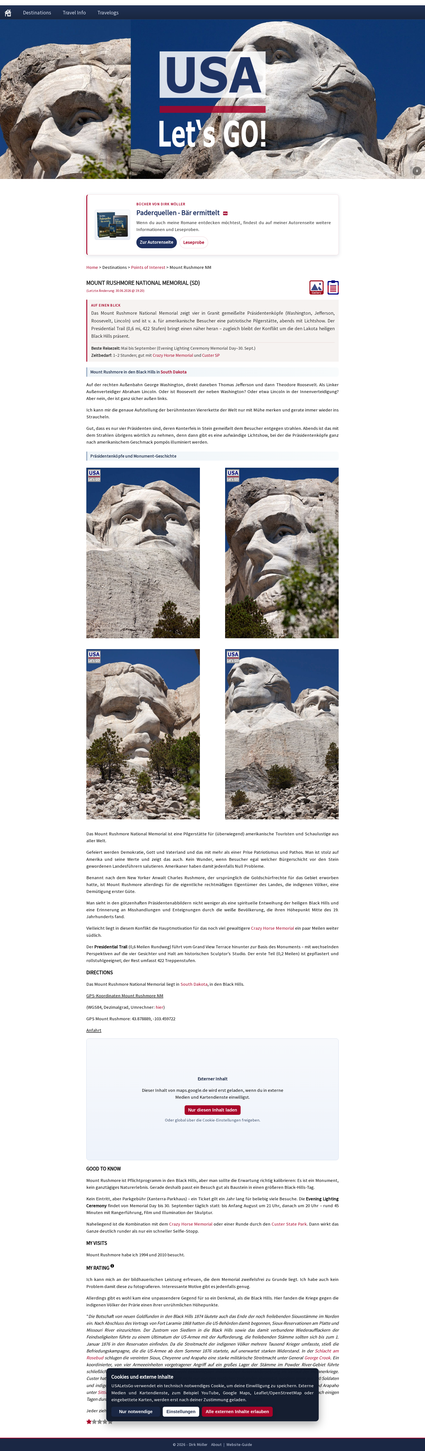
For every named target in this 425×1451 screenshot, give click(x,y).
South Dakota (174, 371)
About (216, 1444)
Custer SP (211, 355)
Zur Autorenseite (156, 242)
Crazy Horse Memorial (173, 355)
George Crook (317, 1358)
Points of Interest (148, 267)
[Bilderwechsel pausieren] (417, 171)
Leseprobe (193, 242)
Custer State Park (289, 1224)
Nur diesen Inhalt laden (212, 1110)
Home (92, 267)
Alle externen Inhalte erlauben (237, 1411)
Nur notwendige (136, 1411)
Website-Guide (239, 1444)
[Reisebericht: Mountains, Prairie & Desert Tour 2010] (331, 293)
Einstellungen (180, 1411)
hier (159, 1007)
